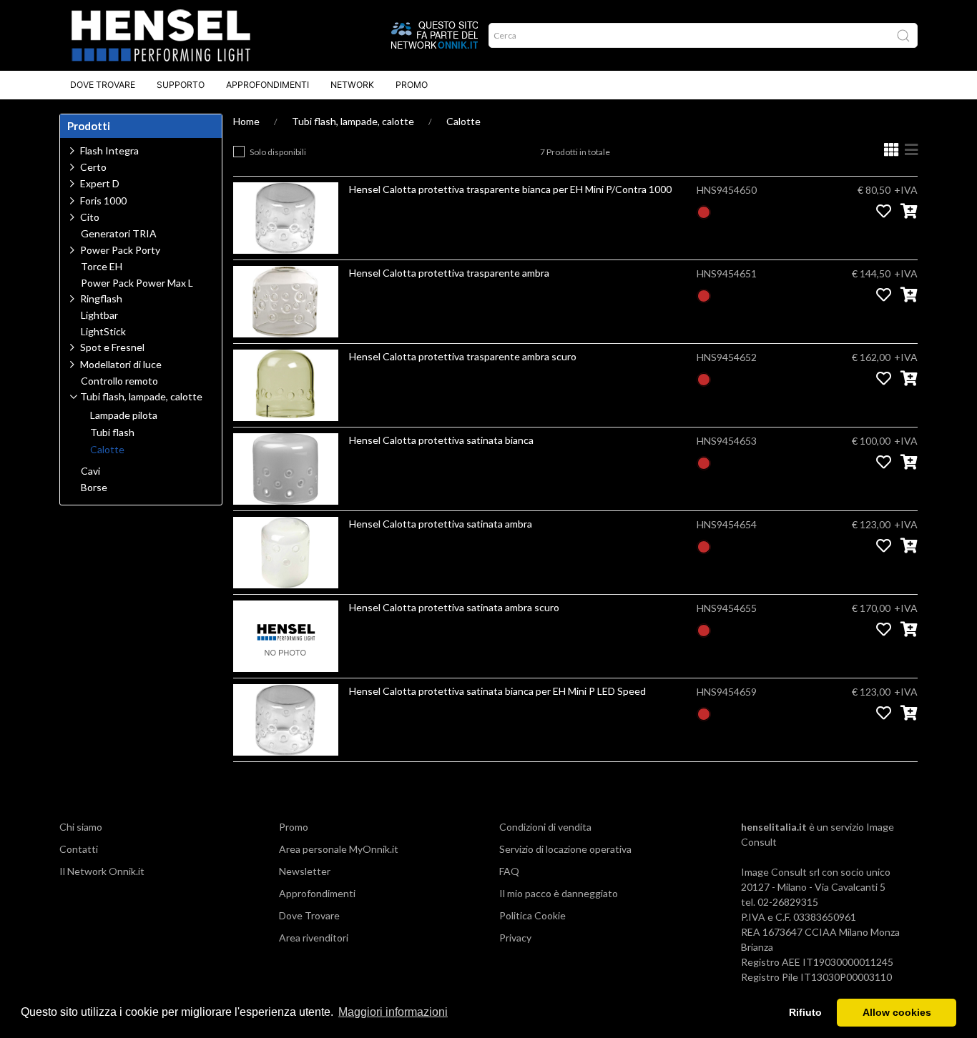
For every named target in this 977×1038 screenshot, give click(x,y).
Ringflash (101, 298)
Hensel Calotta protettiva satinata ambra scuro (454, 607)
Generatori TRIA (119, 233)
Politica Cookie (532, 915)
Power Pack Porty (120, 250)
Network (352, 84)
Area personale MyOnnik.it (338, 849)
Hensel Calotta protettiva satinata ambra (440, 524)
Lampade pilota (123, 415)
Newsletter (304, 871)
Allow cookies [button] (897, 1012)
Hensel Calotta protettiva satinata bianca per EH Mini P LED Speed (497, 691)
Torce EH (101, 266)
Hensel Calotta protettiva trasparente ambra (449, 273)
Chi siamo (80, 827)
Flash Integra (109, 150)
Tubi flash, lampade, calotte (353, 121)
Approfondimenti (267, 84)
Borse (94, 487)
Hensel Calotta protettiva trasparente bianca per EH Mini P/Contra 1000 (510, 189)
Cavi (90, 471)
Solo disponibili (278, 152)
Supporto (181, 84)
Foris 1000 (103, 200)
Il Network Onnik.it (101, 871)
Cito (89, 217)
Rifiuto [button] (805, 1012)
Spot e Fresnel (112, 347)
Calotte (463, 121)
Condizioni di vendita (545, 827)
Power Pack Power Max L (137, 283)
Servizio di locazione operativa (565, 849)
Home (246, 121)
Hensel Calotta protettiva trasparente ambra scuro (462, 356)
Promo (412, 84)
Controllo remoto (119, 381)
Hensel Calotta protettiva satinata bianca (441, 440)
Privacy (515, 937)
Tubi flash (112, 432)
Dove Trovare (102, 84)
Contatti (78, 849)
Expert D (99, 183)
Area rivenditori (313, 937)
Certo (93, 167)
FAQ (509, 871)
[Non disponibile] (704, 210)
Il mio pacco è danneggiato (558, 893)
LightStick (103, 331)
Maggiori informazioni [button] (393, 1012)
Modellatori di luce (121, 364)
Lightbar (99, 315)
